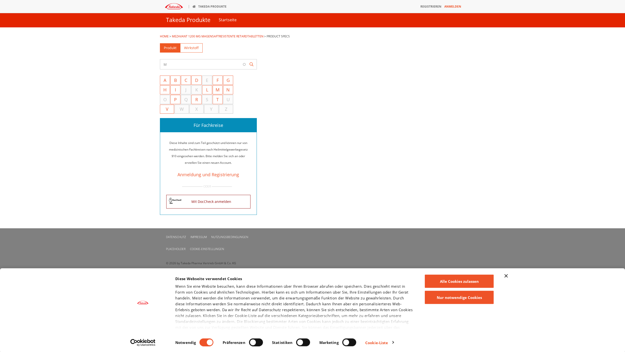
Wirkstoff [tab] (191, 47)
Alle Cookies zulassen (459, 281)
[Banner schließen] (506, 276)
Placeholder (176, 249)
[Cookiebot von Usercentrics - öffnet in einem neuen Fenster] (143, 342)
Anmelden (452, 6)
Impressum (198, 237)
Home (164, 36)
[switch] (256, 342)
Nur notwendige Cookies (459, 297)
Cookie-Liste (376, 342)
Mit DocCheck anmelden (211, 201)
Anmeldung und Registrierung (208, 174)
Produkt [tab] (170, 47)
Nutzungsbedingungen (229, 237)
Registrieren (430, 6)
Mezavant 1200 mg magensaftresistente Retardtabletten (217, 36)
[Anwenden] (251, 64)
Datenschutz (176, 237)
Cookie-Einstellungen (207, 249)
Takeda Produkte (188, 20)
